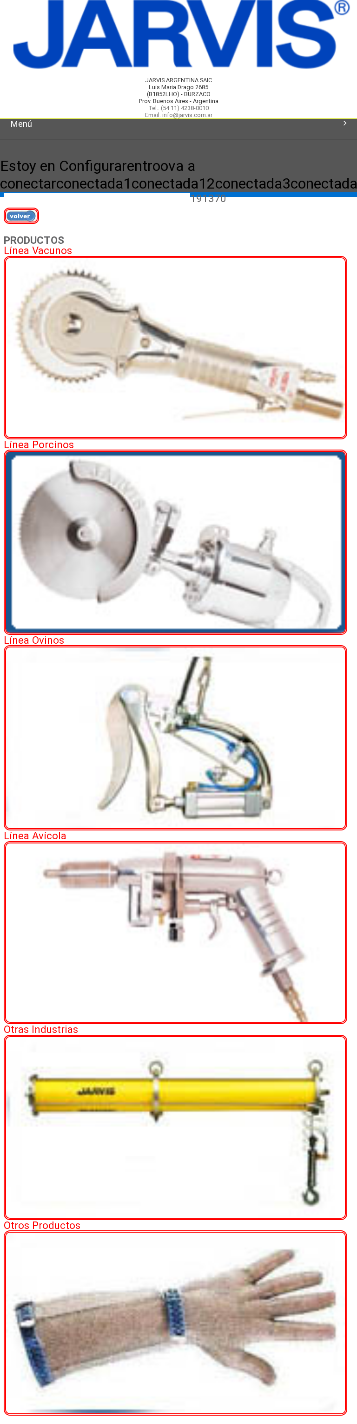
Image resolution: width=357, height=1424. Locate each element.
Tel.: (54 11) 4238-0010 (178, 108)
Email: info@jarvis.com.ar (178, 114)
